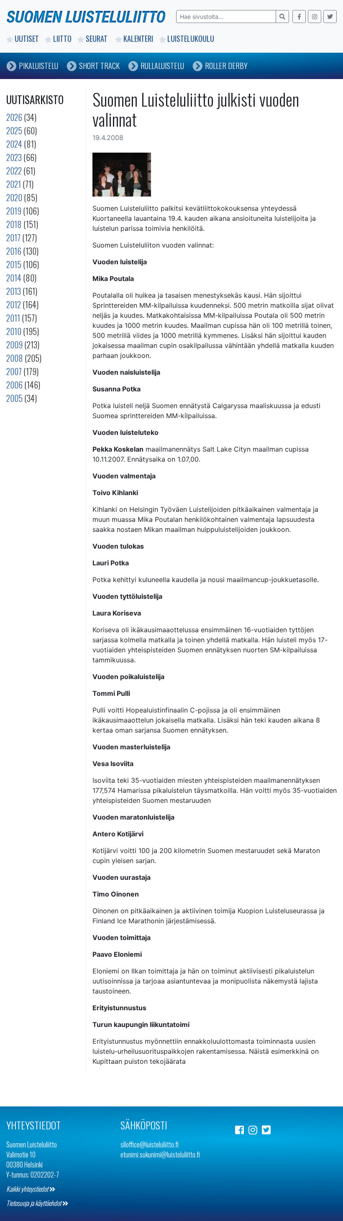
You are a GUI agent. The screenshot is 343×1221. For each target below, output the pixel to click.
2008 (14, 358)
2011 (13, 318)
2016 (13, 251)
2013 (13, 291)
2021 (13, 184)
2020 (14, 197)
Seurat (97, 38)
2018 (14, 224)
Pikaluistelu (38, 65)
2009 (14, 344)
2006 (14, 384)
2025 (14, 130)
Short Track (99, 65)
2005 (14, 398)
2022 (14, 170)
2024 (14, 144)
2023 (14, 157)
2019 (13, 210)
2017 (13, 237)
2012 (13, 304)
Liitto (62, 38)
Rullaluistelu (162, 65)
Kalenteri (138, 38)
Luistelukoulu (190, 38)
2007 (14, 371)
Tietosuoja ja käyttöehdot (34, 1203)
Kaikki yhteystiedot (27, 1189)
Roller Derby (226, 65)
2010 (13, 331)
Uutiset (27, 38)
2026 (14, 117)
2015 (13, 264)
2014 (13, 277)
